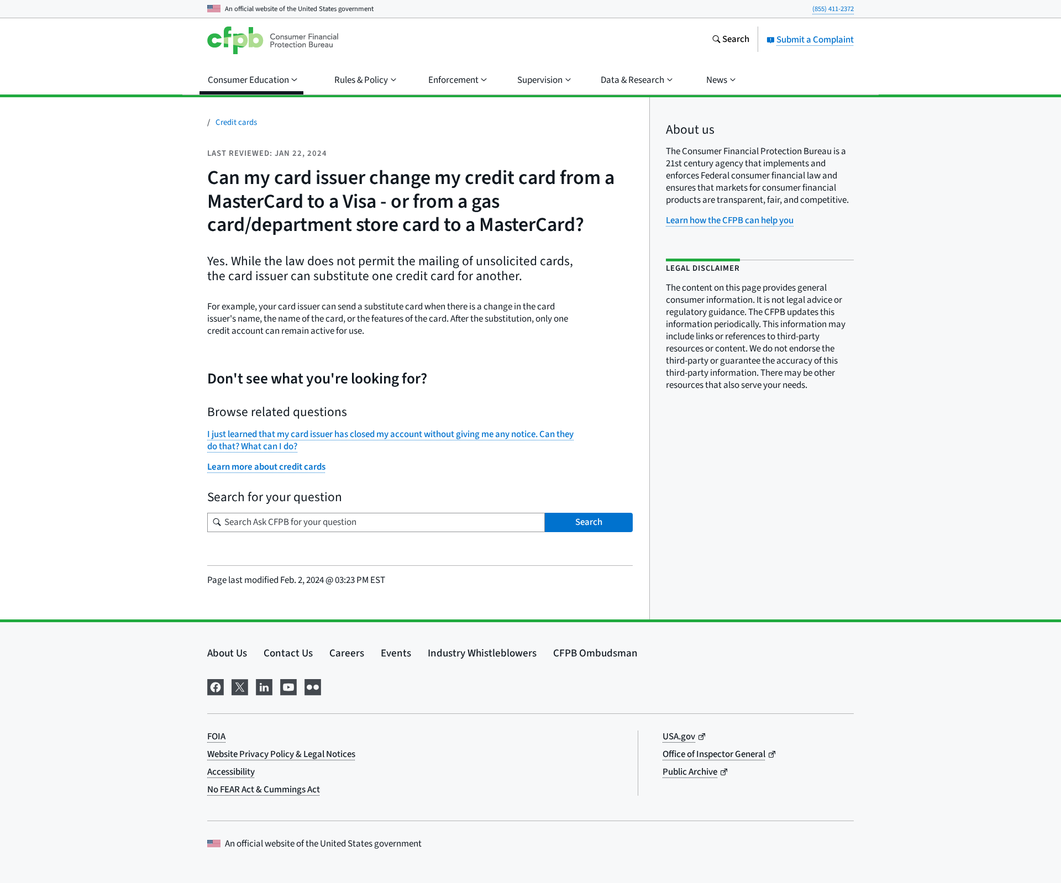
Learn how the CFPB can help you (730, 220)
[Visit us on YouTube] (288, 686)
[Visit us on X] (240, 686)
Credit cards (236, 122)
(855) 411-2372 (833, 9)
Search (588, 522)
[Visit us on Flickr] (312, 686)
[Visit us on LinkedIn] (264, 686)
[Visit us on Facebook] (215, 686)
